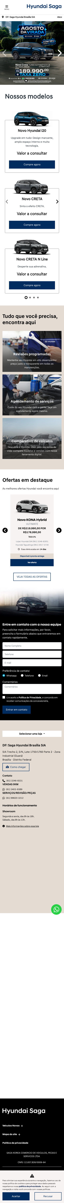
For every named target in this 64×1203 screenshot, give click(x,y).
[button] (5, 53)
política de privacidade (30, 1186)
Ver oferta (32, 562)
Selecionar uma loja (31, 733)
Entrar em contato (16, 709)
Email (44, 675)
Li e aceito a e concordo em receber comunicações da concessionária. (32, 699)
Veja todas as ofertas (32, 576)
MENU (6, 9)
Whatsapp (11, 675)
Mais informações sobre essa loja (22, 826)
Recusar (48, 1196)
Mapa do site (9, 1134)
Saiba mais (32, 348)
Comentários (10, 682)
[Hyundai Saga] (44, 6)
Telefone (29, 675)
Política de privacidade (15, 1143)
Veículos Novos (11, 1125)
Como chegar (18, 767)
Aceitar (16, 1196)
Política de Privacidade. (30, 697)
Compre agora (32, 164)
